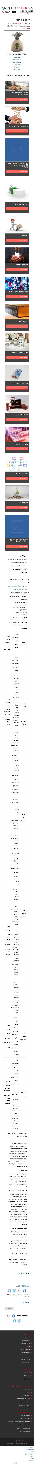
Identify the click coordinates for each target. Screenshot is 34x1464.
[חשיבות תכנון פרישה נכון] (17, 115)
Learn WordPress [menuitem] (29, 1454)
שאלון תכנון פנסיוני (25, 1431)
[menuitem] (17, 1463)
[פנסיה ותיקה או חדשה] (17, 342)
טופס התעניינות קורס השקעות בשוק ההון (19, 1422)
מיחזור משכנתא (17, 64)
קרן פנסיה (24, 503)
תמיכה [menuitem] (32, 1456)
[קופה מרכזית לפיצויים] (17, 373)
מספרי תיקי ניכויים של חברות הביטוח (19, 93)
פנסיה (14, 586)
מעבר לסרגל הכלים (29, 1447)
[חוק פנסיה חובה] (17, 404)
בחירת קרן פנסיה (21, 473)
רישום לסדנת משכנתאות (23, 1425)
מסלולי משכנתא (25, 1349)
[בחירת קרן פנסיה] (17, 464)
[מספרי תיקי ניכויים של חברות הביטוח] (17, 86)
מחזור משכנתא (26, 1340)
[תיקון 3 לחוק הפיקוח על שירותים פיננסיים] (17, 526)
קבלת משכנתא (26, 1362)
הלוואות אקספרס (25, 1415)
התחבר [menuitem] (31, 1460)
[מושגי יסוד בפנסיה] (17, 434)
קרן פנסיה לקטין (22, 265)
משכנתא (27, 1337)
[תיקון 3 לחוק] (17, 311)
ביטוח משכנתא (17, 59)
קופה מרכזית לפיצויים (20, 383)
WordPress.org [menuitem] (30, 1449)
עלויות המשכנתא (25, 1356)
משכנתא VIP (17, 69)
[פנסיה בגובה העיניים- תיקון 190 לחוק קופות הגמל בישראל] (17, 149)
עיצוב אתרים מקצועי (21, 1443)
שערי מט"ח (27, 1376)
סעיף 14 (25, 235)
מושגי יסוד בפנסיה (21, 444)
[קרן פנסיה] (17, 493)
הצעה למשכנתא (17, 62)
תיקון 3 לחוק (26, 28)
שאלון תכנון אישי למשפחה (23, 1428)
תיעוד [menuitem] (32, 1452)
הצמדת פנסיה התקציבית (18, 292)
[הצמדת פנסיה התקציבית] (17, 283)
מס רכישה (27, 1346)
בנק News (27, 1389)
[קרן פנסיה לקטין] (17, 255)
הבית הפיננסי (16, 23)
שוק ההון (27, 1372)
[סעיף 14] (17, 224)
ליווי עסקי (17, 67)
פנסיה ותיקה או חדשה (19, 352)
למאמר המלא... (23, 99)
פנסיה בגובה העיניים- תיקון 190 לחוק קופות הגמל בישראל (18, 165)
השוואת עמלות (26, 1395)
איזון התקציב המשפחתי (23, 1399)
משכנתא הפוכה (26, 1353)
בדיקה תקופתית (25, 1402)
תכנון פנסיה (17, 57)
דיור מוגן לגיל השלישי (24, 1405)
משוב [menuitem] (32, 1458)
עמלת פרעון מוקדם (25, 1359)
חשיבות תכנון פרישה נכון (18, 126)
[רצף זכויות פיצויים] (17, 190)
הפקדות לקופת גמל (19, 589)
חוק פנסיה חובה (22, 414)
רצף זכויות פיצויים (21, 204)
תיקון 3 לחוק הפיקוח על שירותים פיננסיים (19, 541)
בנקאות (28, 1392)
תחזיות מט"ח (26, 1379)
